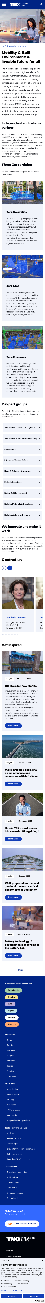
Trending (10, 1071)
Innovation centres (15, 1193)
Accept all (11, 1296)
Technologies (12, 1144)
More (20, 970)
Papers (10, 1066)
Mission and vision (14, 1094)
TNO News (11, 1076)
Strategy (10, 1100)
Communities (12, 1115)
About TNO (10, 1084)
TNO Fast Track (13, 1182)
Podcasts (11, 1061)
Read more (13, 726)
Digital (11, 1011)
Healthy (11, 997)
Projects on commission (17, 1172)
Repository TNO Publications (18, 1159)
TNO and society (14, 1110)
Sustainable (13, 990)
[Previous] (4, 568)
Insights (10, 1055)
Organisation (12, 1089)
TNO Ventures (12, 1188)
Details (3, 1290)
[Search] (41, 4)
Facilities (10, 1133)
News (9, 1040)
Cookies (9, 1250)
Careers (12, 1024)
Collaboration (11, 1167)
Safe (10, 1004)
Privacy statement (13, 1256)
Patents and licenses (15, 1154)
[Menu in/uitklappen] (4, 4)
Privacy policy (18, 1290)
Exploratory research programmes (21, 1149)
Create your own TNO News (25, 1223)
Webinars (11, 1050)
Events (10, 1045)
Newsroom (10, 1035)
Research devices (14, 1138)
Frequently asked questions (18, 1120)
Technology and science (16, 1128)
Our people (11, 1105)
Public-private (12, 1177)
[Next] (9, 568)
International (12, 1198)
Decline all (34, 1296)
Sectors (11, 1018)
